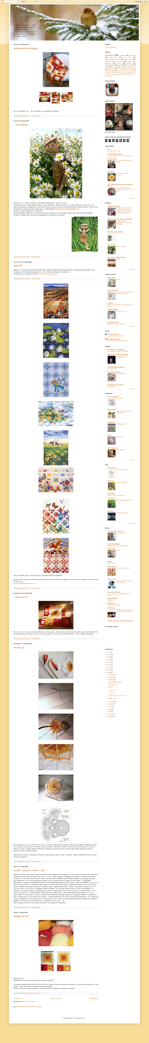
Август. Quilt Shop (121, 246)
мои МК (127, 57)
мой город (120, 69)
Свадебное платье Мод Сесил (115, 336)
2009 (108, 670)
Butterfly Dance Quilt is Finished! (116, 324)
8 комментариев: (35, 638)
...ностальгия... (21, 124)
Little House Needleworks (115, 232)
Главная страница (55, 998)
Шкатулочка (111, 498)
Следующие (17, 998)
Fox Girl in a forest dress (114, 151)
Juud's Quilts (111, 277)
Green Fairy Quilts (113, 322)
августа (111, 704)
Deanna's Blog (111, 159)
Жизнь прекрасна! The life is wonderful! (119, 219)
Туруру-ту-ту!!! (21, 916)
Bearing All (110, 171)
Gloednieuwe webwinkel (113, 605)
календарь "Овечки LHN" (128, 67)
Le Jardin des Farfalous (114, 154)
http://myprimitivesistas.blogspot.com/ (66, 209)
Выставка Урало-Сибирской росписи (117, 340)
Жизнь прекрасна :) (121, 533)
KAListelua (110, 600)
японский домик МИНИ (122, 74)
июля (110, 706)
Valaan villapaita (112, 598)
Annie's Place (111, 579)
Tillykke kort (119, 436)
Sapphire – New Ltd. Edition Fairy (116, 495)
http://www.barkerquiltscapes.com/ (24, 583)
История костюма (113, 334)
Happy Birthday (120, 449)
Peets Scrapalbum (113, 396)
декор (129, 63)
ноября (111, 677)
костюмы (117, 72)
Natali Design (111, 409)
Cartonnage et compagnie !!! (116, 349)
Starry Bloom (119, 398)
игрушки (133, 55)
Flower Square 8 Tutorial (122, 568)
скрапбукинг (129, 69)
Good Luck (110, 481)
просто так (128, 59)
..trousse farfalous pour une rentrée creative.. (119, 155)
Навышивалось (120, 373)
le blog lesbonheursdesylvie (116, 367)
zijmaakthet (111, 603)
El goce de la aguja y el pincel (116, 257)
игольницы (108, 72)
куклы (119, 63)
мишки (107, 67)
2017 (108, 652)
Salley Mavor (111, 493)
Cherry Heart (111, 549)
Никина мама (111, 245)
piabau (109, 435)
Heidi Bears (111, 608)
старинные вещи (109, 74)
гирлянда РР (109, 65)
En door (118, 279)
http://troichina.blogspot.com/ (48, 274)
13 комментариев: (36, 861)
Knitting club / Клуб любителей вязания (119, 621)
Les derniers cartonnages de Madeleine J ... (119, 351)
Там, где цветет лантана (115, 531)
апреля (111, 714)
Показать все (132, 198)
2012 (108, 662)
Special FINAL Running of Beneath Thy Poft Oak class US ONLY (124, 189)
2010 (108, 667)
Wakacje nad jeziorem (122, 512)
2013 (108, 659)
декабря (111, 674)
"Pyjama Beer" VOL (121, 311)
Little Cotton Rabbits (113, 544)
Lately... (118, 550)
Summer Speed (111, 563)
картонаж (111, 69)
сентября (112, 701)
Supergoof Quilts (112, 309)
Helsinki (118, 259)
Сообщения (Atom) (30, 1001)
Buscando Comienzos (114, 592)
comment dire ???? (112, 368)
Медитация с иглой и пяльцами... (117, 354)
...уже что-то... (21, 597)
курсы (120, 65)
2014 (108, 657)
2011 (108, 664)
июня (110, 709)
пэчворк (122, 55)
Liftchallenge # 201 (121, 424)
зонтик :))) (18, 647)
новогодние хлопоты (112, 59)
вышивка (109, 55)
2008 (108, 672)
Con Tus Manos (112, 468)
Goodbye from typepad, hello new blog (117, 545)
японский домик (110, 70)
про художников (128, 72)
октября (111, 680)
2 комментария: (35, 588)
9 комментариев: (35, 257)
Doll (108, 149)
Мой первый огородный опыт (124, 500)
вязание (114, 67)
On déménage (111, 386)
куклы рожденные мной (114, 61)
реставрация (130, 70)
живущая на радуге (113, 206)
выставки (129, 65)
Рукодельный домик (114, 372)
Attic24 (109, 561)
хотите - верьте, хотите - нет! (29, 870)
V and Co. (110, 303)
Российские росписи (114, 339)
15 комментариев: (36, 993)
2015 (108, 654)
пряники (133, 74)
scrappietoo (111, 422)
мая (110, 711)
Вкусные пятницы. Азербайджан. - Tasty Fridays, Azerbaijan (124, 222)
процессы (113, 57)
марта (111, 716)
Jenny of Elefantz (112, 290)
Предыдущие (94, 998)
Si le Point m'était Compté (115, 385)
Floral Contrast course (122, 469)
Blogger (83, 1018)
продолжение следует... (26, 48)
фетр (108, 76)
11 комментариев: (36, 116)
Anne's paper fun (112, 448)
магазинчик (121, 70)
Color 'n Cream (112, 566)
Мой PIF (17, 265)
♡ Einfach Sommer (121, 482)
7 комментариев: (35, 278)
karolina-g (110, 511)
